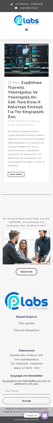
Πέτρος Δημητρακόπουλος (21, 125)
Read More (16, 174)
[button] (26, 29)
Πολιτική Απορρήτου (26, 330)
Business (32, 121)
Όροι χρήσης (26, 323)
